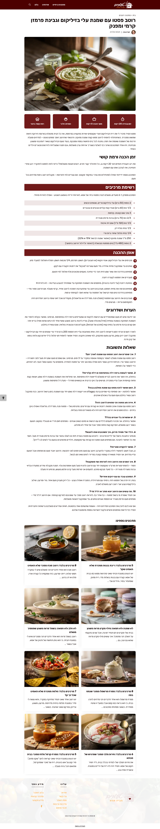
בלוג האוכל (38, 792)
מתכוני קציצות (37, 796)
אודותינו (45, 4)
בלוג (36, 4)
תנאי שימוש (61, 807)
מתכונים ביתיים (59, 4)
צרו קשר (63, 796)
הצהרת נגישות (80, 826)
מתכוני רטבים (125, 15)
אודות (64, 792)
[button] (30, 4)
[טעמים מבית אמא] (122, 4)
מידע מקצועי (38, 800)
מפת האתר (61, 800)
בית (134, 15)
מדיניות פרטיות (60, 804)
